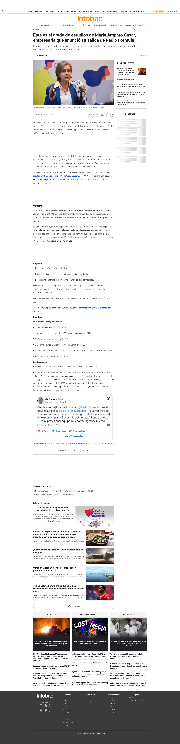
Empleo (91, 701)
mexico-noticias (68, 495)
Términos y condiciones (136, 698)
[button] (3, 11)
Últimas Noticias (112, 11)
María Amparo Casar (41, 491)
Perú (79, 11)
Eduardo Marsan (41, 55)
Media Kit (113, 713)
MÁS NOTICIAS (73, 606)
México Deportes (126, 11)
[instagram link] (49, 705)
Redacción (91, 698)
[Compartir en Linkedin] (102, 115)
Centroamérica (88, 11)
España (66, 11)
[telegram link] (45, 710)
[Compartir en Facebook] (93, 115)
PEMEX (90, 491)
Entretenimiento (138, 11)
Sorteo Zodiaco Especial (99, 25)
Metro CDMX (128, 25)
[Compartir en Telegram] (106, 115)
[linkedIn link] (49, 710)
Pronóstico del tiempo (71, 25)
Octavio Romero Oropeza (42, 495)
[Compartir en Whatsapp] (89, 115)
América (68, 698)
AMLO (57, 495)
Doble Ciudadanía (138, 25)
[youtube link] (41, 710)
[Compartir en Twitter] (97, 115)
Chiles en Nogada (118, 25)
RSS (68, 725)
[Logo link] (90, 18)
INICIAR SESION (172, 11)
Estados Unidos (49, 11)
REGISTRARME (158, 11)
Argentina (38, 11)
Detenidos (51, 25)
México (73, 11)
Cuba (103, 11)
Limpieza (109, 25)
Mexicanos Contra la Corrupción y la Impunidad (68, 491)
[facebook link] (41, 705)
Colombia (59, 11)
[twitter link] (45, 705)
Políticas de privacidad (136, 701)
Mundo (97, 11)
